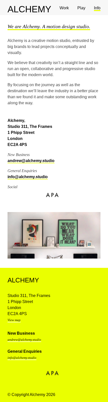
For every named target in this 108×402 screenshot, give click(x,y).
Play (81, 8)
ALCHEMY (10, 9)
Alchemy (23, 280)
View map (14, 320)
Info (97, 8)
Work (64, 8)
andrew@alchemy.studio (31, 161)
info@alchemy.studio (28, 177)
